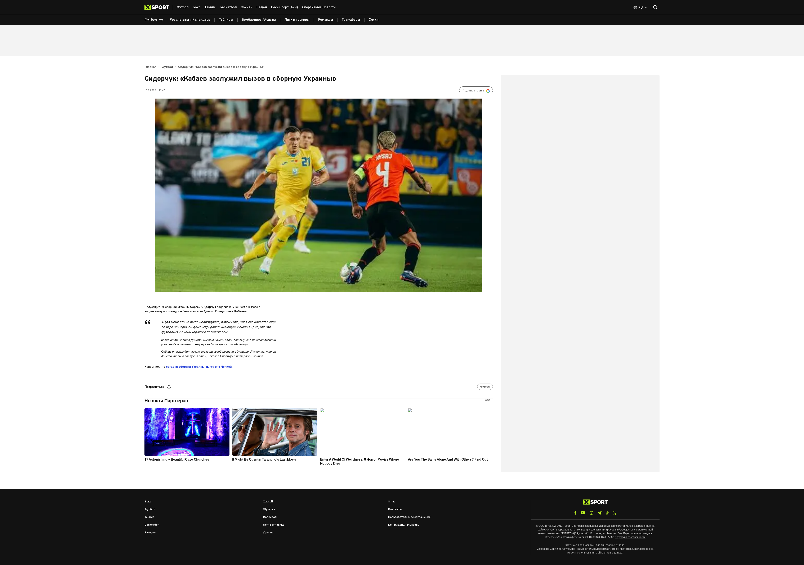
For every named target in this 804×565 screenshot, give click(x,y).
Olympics (269, 509)
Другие (268, 532)
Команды (325, 20)
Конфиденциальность (403, 525)
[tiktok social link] (607, 513)
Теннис (149, 517)
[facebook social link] (575, 513)
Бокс (147, 501)
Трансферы (351, 20)
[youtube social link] (583, 512)
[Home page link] (158, 7)
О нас (391, 501)
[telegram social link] (599, 513)
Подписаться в (473, 90)
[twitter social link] (614, 513)
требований (613, 529)
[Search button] (655, 7)
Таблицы (226, 20)
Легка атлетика (273, 525)
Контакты (395, 509)
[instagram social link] (591, 513)
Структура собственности (630, 537)
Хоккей (268, 501)
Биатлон (150, 532)
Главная (150, 66)
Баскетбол (151, 525)
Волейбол (270, 517)
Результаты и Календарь (190, 20)
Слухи (374, 20)
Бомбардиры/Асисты (259, 20)
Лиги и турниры (297, 20)
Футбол (167, 66)
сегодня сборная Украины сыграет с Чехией (199, 366)
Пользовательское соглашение (409, 517)
